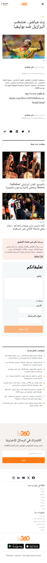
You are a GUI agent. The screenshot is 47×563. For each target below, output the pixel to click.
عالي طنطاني (29, 67)
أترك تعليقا (23, 329)
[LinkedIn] (18, 477)
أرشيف (42, 530)
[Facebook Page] (33, 477)
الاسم (39, 305)
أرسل (23, 460)
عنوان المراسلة (35, 316)
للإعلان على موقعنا (39, 521)
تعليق (39, 276)
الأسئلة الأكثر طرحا (39, 518)
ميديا (43, 500)
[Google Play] (15, 546)
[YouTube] (23, 477)
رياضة (43, 16)
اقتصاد (42, 491)
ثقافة (43, 497)
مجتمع (42, 494)
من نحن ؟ (42, 516)
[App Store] (32, 546)
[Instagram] (13, 477)
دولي (43, 508)
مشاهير (42, 505)
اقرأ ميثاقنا (38, 256)
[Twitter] (28, 477)
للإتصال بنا (41, 527)
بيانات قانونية (41, 524)
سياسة (42, 489)
